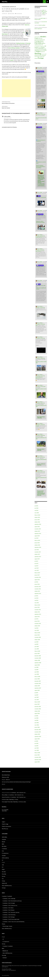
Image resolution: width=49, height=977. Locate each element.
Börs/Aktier (4, 846)
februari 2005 (37, 752)
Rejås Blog (4, 1)
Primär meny (47, 1)
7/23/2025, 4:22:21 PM (40, 403)
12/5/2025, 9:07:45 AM (40, 338)
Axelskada (36, 36)
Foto (3, 850)
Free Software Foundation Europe (40, 39)
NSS (40, 50)
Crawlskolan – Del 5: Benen (8, 907)
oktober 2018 (37, 545)
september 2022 (38, 524)
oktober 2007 (37, 685)
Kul (2, 867)
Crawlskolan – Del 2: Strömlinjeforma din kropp (12, 900)
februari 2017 (37, 572)
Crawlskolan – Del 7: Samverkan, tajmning (11, 912)
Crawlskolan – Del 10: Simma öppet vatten (11, 919)
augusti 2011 (37, 616)
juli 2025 (36, 505)
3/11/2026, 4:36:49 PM (40, 215)
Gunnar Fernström (5, 797)
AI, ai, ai (3, 784)
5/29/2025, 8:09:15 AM (40, 471)
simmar (45, 11)
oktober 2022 (37, 521)
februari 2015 (37, 605)
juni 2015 (36, 598)
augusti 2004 (37, 761)
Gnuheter (12, 6)
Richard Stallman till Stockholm (8, 102)
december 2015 (38, 586)
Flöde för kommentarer (6, 826)
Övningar (41, 58)
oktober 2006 (37, 711)
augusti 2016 (37, 579)
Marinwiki (40, 48)
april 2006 (37, 722)
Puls (35, 51)
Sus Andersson (41, 71)
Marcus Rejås (11, 13)
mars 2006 (37, 724)
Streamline (36, 55)
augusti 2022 (37, 526)
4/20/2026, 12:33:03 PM (40, 114)
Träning (3, 880)
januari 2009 (37, 653)
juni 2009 (36, 641)
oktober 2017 (37, 554)
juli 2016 (36, 581)
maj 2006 (36, 720)
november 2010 (38, 623)
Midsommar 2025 (5, 777)
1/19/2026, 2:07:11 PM (40, 266)
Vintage (41, 56)
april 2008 (37, 671)
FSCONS (38, 43)
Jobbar (43, 13)
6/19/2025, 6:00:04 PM (40, 435)
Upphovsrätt (4, 883)
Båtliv (44, 36)
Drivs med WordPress (5, 975)
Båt (41, 36)
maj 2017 (36, 565)
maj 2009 (36, 644)
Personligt (4, 874)
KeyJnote (28, 43)
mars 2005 (37, 750)
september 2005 (38, 736)
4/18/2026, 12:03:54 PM (41, 197)
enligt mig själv (37, 19)
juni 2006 (36, 718)
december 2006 (38, 706)
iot (45, 46)
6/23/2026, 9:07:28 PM (40, 72)
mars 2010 (37, 630)
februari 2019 (37, 540)
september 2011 (38, 614)
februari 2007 (37, 701)
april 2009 (37, 646)
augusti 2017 (37, 558)
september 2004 (38, 759)
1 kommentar (19, 13)
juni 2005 (36, 743)
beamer (12, 60)
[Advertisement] (16, 88)
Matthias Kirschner (20, 43)
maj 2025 (36, 510)
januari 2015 (37, 607)
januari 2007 (37, 704)
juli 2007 (36, 692)
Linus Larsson (40, 265)
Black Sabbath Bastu (6, 774)
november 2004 (38, 757)
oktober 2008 (37, 660)
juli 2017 (36, 561)
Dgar (39, 195)
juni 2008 (36, 667)
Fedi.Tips (39, 127)
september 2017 (38, 556)
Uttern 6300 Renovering (6, 885)
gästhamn (39, 44)
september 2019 (38, 533)
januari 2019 (37, 542)
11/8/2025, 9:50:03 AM (40, 358)
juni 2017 (36, 563)
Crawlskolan (4, 848)
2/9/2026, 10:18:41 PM (40, 236)
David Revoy (40, 214)
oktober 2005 (37, 734)
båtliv (43, 10)
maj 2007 (36, 695)
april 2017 (37, 568)
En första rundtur (22, 801)
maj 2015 (36, 600)
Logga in (3, 821)
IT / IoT (3, 862)
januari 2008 (37, 678)
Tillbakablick (44, 55)
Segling (42, 51)
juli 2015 (36, 595)
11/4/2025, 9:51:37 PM (40, 375)
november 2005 (38, 731)
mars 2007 (37, 699)
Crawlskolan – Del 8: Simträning (9, 914)
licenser (43, 47)
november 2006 (38, 708)
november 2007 (38, 683)
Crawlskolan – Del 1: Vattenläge (9, 898)
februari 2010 (37, 632)
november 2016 (38, 577)
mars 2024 (37, 512)
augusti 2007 (37, 690)
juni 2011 (36, 618)
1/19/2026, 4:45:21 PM (40, 285)
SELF (44, 51)
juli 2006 (36, 715)
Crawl (36, 38)
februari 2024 (37, 515)
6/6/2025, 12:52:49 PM (40, 457)
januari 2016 (37, 584)
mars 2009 (37, 648)
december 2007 (38, 681)
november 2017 (38, 551)
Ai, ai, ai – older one (6, 779)
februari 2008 (37, 676)
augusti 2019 (37, 535)
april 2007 (37, 697)
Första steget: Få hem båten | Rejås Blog (9, 801)
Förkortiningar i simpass (7, 926)
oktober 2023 (37, 517)
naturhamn (37, 50)
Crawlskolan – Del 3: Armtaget (9, 903)
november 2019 (38, 528)
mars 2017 (37, 570)
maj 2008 (36, 669)
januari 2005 (37, 754)
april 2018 (37, 549)
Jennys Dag (4, 810)
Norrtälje (4, 871)
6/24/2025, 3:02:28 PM (40, 424)
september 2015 (38, 593)
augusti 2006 (37, 713)
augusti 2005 (37, 738)
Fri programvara (5, 6)
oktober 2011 (37, 611)
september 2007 (38, 688)
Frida (39, 284)
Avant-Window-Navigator (14, 47)
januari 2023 (37, 519)
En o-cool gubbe (5, 809)
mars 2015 (37, 602)
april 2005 (37, 748)
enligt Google (42, 18)
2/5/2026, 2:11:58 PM (40, 250)
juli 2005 (36, 741)
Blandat (3, 841)
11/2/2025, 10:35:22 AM (40, 386)
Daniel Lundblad (42, 25)
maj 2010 (36, 628)
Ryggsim (38, 51)
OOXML (45, 50)
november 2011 (38, 609)
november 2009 (38, 637)
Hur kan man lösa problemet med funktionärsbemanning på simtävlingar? (16, 781)
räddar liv (44, 12)
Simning (38, 53)
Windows (36, 58)
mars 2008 (37, 674)
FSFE (42, 43)
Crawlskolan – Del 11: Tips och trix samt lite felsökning (13, 921)
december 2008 (38, 655)
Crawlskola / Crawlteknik (7, 896)
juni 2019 (36, 538)
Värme (43, 56)
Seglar (42, 11)
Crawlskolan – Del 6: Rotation (8, 910)
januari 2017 (37, 575)
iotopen (36, 47)
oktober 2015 (37, 591)
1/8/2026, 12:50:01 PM (40, 307)
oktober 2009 (37, 639)
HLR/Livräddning (5, 857)
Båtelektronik (5, 950)
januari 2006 (37, 727)
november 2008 (38, 658)
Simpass (3, 923)
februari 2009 (37, 651)
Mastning (44, 48)
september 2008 (38, 662)
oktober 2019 (37, 531)
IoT (2, 860)
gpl (44, 43)
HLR (42, 44)
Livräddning (36, 48)
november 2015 (38, 588)
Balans (39, 36)
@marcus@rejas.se (38, 28)
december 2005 (38, 729)
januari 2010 (37, 635)
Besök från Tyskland (6, 107)
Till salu (36, 56)
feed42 (39, 38)
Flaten (41, 38)
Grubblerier (36, 44)
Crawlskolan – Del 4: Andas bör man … (18, 792)
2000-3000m (4, 837)
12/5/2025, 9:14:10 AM (40, 324)
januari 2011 (37, 621)
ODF (42, 50)
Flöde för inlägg (5, 824)
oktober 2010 (37, 625)
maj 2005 (36, 745)
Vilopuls (38, 56)
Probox (16, 799)
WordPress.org (5, 828)
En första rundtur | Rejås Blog (8, 799)
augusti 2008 (37, 665)
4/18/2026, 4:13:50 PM (40, 128)
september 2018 (38, 547)
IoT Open (39, 47)
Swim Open (40, 55)
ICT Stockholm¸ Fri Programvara (39, 46)
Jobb (3, 864)
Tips (15, 6)
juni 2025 (36, 508)
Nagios (3, 869)
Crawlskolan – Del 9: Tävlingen (9, 917)
